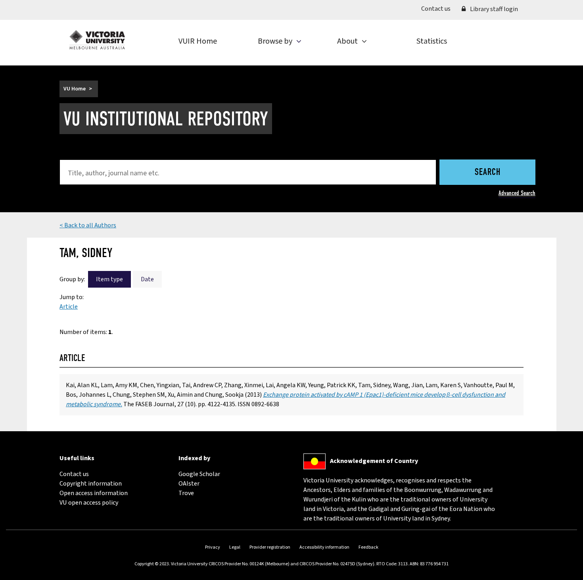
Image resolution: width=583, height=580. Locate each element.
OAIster (188, 483)
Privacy (212, 547)
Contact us (438, 8)
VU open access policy (88, 502)
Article (68, 306)
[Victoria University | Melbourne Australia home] (97, 40)
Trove (186, 493)
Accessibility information (324, 547)
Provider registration (269, 547)
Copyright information (90, 483)
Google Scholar (199, 474)
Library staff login (493, 9)
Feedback (368, 547)
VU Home (74, 89)
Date (147, 279)
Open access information (93, 493)
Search (488, 172)
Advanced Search (517, 193)
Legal (234, 547)
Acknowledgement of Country (374, 461)
